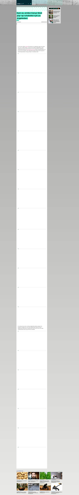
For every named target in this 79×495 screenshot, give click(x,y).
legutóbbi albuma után (31, 49)
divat (18, 20)
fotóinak (26, 46)
